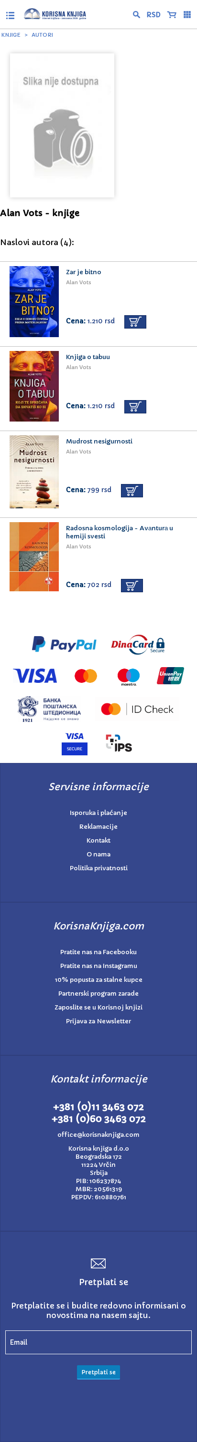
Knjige (11, 34)
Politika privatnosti (99, 868)
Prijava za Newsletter (98, 1021)
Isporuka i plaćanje (98, 813)
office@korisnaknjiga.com (98, 1135)
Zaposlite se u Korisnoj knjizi (98, 1007)
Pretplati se (98, 1372)
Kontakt (98, 840)
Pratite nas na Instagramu (98, 966)
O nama (98, 854)
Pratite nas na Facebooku (98, 952)
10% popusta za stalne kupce (98, 980)
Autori (42, 34)
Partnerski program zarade (98, 993)
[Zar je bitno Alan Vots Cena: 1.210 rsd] (98, 259)
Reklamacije (98, 827)
